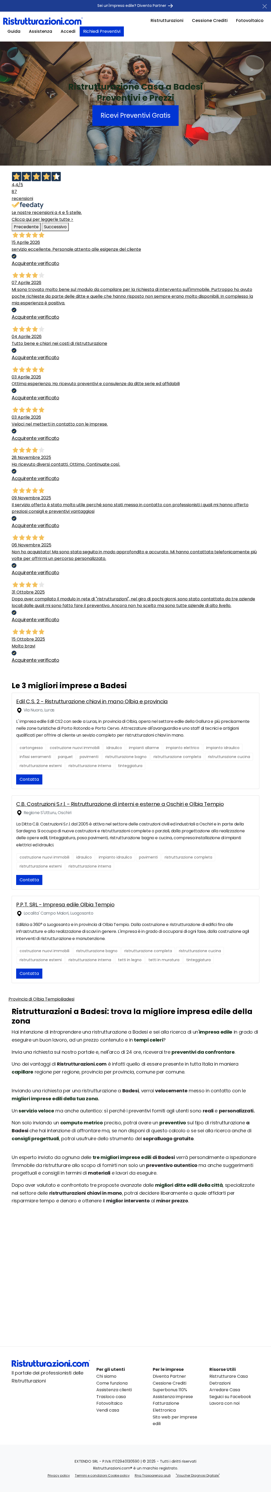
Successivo (55, 227)
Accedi (68, 31)
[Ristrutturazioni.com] (43, 21)
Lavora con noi (224, 1403)
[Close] (264, 6)
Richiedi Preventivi (101, 31)
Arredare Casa (224, 1390)
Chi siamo (106, 1376)
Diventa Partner (169, 1376)
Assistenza (40, 31)
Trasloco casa (111, 1397)
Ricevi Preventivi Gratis (135, 115)
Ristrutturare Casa (228, 1376)
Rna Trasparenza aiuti (153, 1475)
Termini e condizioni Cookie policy (102, 1475)
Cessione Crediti (210, 20)
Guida (13, 31)
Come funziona (112, 1383)
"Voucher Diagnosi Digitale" (198, 1475)
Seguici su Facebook (230, 1397)
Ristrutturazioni (167, 20)
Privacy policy (59, 1475)
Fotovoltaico (250, 20)
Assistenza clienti (114, 1390)
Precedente (26, 227)
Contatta (29, 779)
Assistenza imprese (173, 1397)
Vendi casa (107, 1410)
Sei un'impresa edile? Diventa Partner (132, 5)
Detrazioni (220, 1383)
